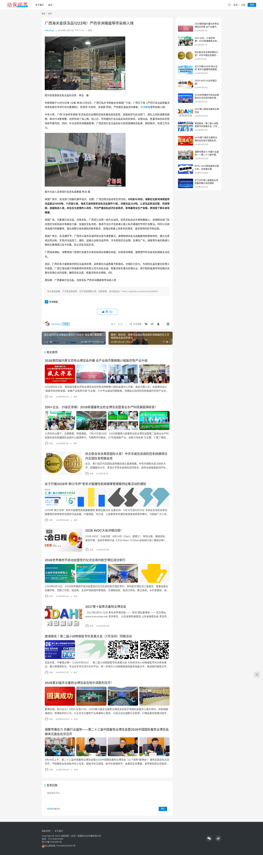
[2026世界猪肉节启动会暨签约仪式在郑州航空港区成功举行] (107, 573)
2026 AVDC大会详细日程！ (104, 530)
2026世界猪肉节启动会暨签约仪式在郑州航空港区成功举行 (85, 560)
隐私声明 (46, 831)
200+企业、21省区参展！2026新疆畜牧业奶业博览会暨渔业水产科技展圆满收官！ (101, 407)
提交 (163, 809)
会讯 (50, 4)
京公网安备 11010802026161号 (60, 845)
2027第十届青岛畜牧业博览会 (105, 607)
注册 (243, 4)
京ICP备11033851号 (52, 842)
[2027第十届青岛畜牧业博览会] (63, 616)
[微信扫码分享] (146, 324)
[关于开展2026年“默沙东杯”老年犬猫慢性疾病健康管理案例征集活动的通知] (107, 497)
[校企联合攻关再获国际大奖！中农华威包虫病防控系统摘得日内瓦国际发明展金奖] (63, 463)
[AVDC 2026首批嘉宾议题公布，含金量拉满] (185, 169)
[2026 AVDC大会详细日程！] (63, 540)
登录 (235, 4)
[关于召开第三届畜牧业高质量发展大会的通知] (185, 183)
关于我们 (39, 4)
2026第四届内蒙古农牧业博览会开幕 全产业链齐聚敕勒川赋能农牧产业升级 (96, 360)
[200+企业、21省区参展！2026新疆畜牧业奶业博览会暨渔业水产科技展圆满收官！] (107, 420)
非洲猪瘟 (145, 107)
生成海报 (137, 324)
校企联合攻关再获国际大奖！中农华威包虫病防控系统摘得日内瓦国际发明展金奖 (126, 456)
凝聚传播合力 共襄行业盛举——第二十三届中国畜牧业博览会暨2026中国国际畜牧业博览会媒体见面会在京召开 (107, 732)
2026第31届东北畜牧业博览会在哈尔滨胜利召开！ (79, 683)
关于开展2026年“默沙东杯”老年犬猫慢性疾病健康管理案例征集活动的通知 (95, 484)
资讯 (90, 30)
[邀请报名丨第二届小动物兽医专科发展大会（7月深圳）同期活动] (107, 649)
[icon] (209, 838)
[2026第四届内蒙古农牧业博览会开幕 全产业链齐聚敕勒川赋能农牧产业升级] (107, 373)
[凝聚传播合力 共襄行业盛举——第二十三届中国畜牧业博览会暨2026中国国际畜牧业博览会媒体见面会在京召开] (107, 746)
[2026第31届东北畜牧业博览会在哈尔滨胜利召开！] (107, 696)
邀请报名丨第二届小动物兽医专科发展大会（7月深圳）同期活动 (88, 636)
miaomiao (49, 30)
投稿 (252, 5)
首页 (43, 13)
